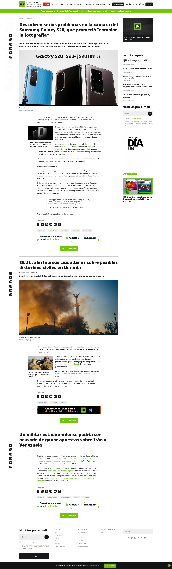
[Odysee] (135, 537)
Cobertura (81, 540)
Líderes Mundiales (60, 546)
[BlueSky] (139, 4)
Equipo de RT (100, 4)
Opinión (79, 4)
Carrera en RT (82, 543)
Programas (69, 4)
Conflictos (41, 497)
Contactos (81, 535)
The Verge (88, 144)
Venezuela (86, 497)
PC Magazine (66, 146)
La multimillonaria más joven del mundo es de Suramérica (137, 69)
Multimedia (88, 4)
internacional (87, 230)
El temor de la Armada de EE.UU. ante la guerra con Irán (137, 77)
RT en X (34, 556)
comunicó (61, 171)
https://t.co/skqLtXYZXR (55, 204)
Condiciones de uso (83, 546)
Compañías (41, 230)
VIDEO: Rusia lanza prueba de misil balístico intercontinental (135, 61)
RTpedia (57, 544)
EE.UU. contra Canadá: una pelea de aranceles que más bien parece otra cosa (138, 199)
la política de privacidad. (136, 119)
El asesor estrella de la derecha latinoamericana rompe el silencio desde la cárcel (137, 86)
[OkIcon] (143, 4)
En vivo (46, 4)
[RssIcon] (151, 537)
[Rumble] (130, 4)
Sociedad (54, 402)
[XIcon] (133, 4)
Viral (61, 4)
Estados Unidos (42, 402)
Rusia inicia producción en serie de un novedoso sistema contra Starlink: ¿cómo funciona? (137, 96)
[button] (137, 26)
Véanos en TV (118, 4)
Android (103, 532)
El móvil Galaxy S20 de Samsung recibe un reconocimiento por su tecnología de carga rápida (39, 144)
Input (75, 146)
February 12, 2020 (77, 207)
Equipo (80, 538)
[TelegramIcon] (136, 4)
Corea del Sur (53, 230)
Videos (57, 538)
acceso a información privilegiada (60, 471)
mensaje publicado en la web (68, 364)
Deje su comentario (69, 248)
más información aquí (93, 566)
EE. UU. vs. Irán (52, 497)
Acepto (133, 118)
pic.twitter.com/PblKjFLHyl (71, 204)
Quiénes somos (82, 532)
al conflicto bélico (88, 374)
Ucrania (63, 402)
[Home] (22, 4)
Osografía (130, 173)
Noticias (55, 4)
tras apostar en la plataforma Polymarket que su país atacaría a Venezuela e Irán (64, 459)
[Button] (109, 4)
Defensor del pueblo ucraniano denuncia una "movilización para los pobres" (39, 374)
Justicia (76, 497)
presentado (62, 120)
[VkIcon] (126, 4)
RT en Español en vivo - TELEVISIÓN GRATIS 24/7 (137, 38)
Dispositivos (64, 230)
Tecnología (75, 230)
